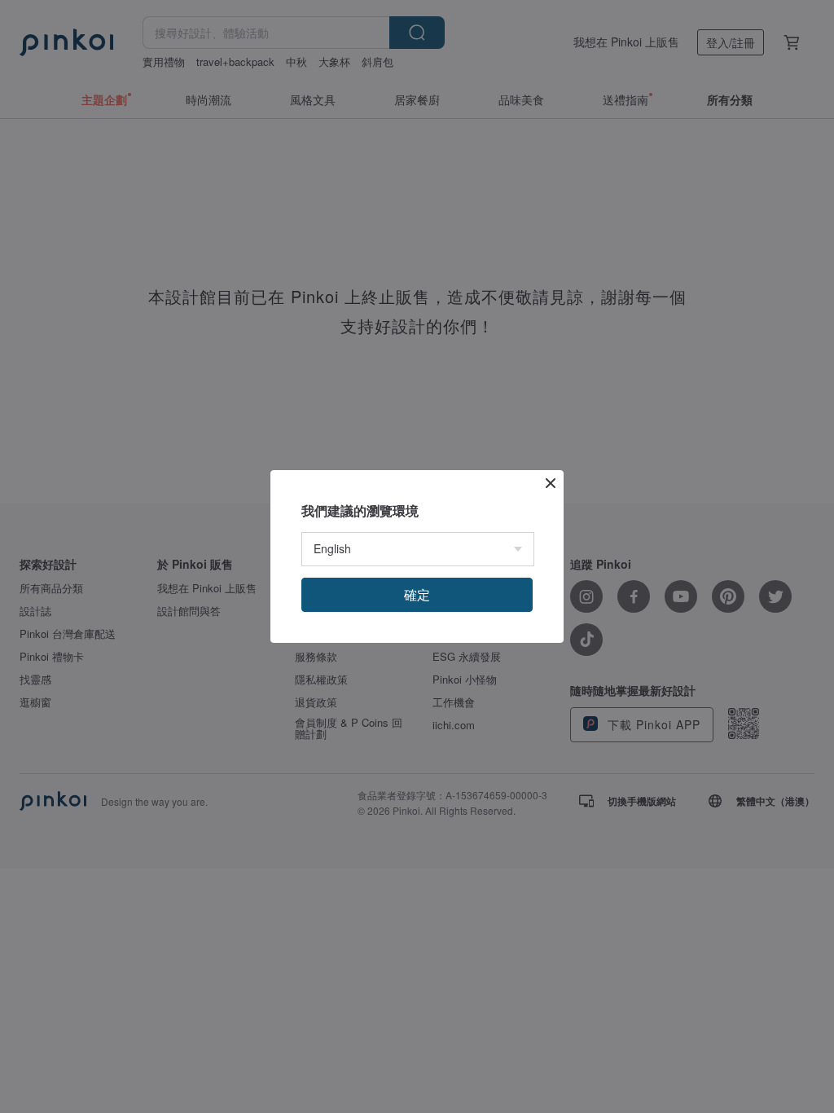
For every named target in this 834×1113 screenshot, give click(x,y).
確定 (417, 594)
